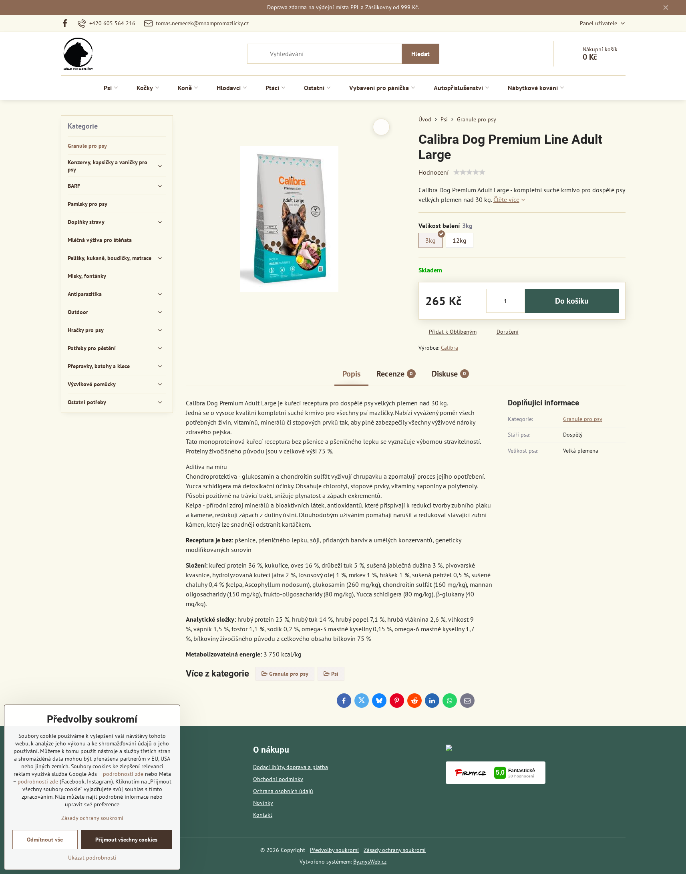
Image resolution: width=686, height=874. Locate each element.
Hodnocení (433, 172)
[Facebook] (67, 23)
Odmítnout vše (45, 839)
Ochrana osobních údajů (283, 791)
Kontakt (262, 814)
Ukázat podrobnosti (92, 857)
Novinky (263, 802)
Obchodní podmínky (278, 779)
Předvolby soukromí (334, 850)
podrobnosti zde (123, 773)
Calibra (449, 347)
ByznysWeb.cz (369, 861)
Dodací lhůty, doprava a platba (290, 767)
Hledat (420, 54)
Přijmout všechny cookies (126, 839)
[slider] (469, 172)
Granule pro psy (582, 419)
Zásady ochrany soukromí (395, 850)
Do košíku (572, 301)
